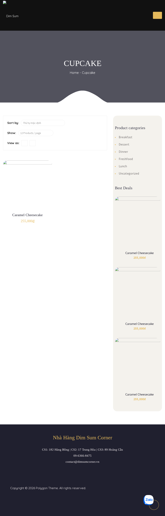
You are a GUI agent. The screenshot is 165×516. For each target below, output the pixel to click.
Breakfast (125, 137)
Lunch (123, 166)
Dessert (124, 144)
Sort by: (13, 123)
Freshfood (126, 159)
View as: (13, 143)
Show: (11, 133)
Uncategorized (129, 173)
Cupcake (88, 73)
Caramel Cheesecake (27, 215)
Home (74, 73)
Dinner (123, 152)
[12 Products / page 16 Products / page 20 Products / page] (35, 133)
